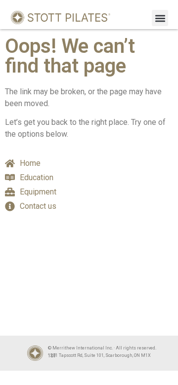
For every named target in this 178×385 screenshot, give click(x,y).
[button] (160, 18)
